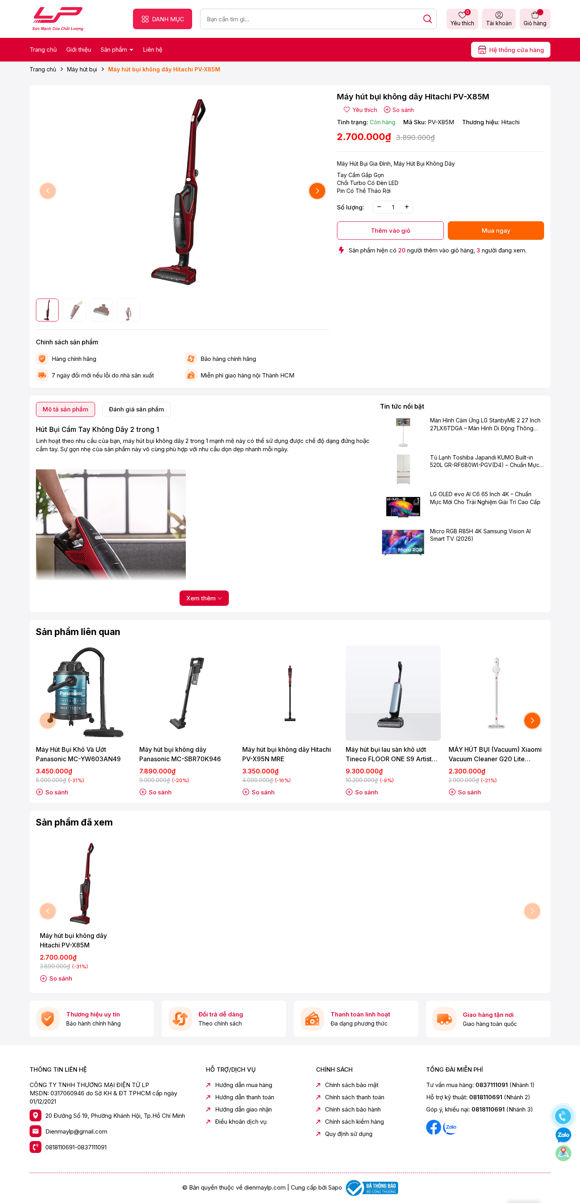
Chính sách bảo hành (353, 1109)
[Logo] (58, 18)
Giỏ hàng (535, 23)
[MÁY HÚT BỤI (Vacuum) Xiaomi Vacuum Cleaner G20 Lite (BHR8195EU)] (496, 693)
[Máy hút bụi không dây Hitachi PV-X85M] (83, 883)
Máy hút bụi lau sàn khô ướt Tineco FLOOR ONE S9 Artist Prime (389, 754)
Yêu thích (462, 18)
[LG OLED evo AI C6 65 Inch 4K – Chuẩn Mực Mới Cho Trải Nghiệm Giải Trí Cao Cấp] (403, 505)
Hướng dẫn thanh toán (244, 1097)
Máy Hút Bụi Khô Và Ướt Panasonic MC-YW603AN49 (78, 754)
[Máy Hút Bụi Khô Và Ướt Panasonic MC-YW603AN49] (83, 693)
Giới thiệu (78, 49)
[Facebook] (434, 1126)
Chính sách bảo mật (351, 1085)
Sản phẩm (115, 49)
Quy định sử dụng (348, 1134)
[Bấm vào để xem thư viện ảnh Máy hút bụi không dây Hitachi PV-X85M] (182, 191)
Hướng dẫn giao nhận (243, 1109)
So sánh (403, 110)
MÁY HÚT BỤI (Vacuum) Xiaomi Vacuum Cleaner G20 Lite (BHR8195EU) (495, 754)
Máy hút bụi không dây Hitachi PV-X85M (73, 940)
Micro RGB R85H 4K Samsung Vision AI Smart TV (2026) (480, 535)
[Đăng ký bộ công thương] (371, 1187)
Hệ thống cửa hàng (516, 50)
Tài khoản (499, 23)
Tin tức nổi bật (402, 406)
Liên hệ (153, 49)
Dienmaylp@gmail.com (76, 1131)
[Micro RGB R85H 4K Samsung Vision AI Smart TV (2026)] (403, 542)
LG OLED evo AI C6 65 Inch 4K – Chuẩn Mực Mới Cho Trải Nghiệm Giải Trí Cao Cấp (485, 498)
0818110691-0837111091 (76, 1147)
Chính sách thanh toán (354, 1097)
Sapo (335, 1187)
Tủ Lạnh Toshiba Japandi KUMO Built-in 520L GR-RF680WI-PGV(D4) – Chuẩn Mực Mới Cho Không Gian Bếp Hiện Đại (484, 461)
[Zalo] (450, 1126)
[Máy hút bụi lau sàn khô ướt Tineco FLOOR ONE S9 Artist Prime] (393, 693)
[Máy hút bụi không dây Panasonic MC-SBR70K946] (187, 693)
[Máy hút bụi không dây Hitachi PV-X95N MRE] (290, 693)
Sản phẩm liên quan (78, 631)
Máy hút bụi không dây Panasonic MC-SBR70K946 (180, 754)
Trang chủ (43, 49)
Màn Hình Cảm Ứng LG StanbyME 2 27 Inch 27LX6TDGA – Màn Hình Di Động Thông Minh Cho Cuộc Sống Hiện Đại (485, 424)
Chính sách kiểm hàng (354, 1121)
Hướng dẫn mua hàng (243, 1085)
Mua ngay (496, 230)
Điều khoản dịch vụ (241, 1121)
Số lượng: (350, 207)
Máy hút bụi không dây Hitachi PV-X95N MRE (286, 754)
